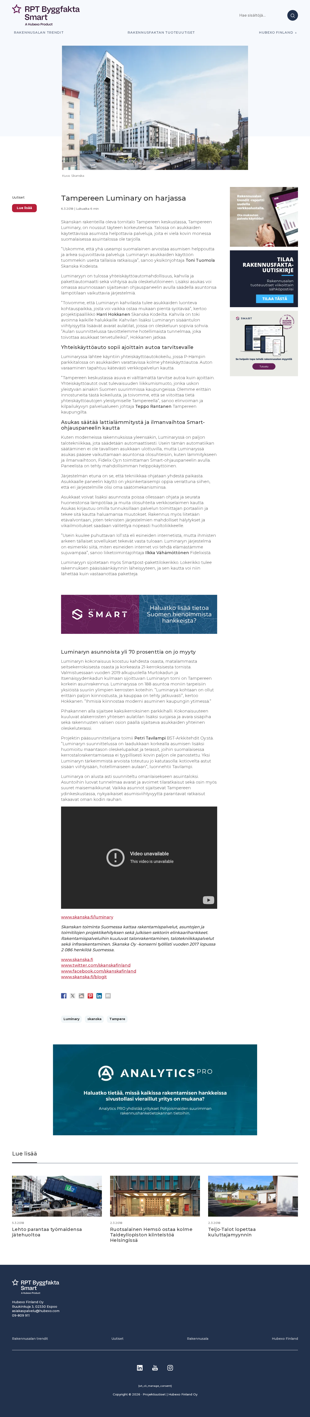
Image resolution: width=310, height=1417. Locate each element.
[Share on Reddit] (81, 996)
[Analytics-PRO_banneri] (155, 1134)
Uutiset (18, 197)
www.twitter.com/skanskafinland (95, 965)
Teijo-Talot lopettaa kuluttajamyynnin (232, 1232)
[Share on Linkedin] (99, 996)
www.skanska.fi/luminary (87, 917)
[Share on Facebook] (63, 996)
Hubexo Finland (276, 32)
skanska (94, 1019)
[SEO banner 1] (264, 375)
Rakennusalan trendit (39, 32)
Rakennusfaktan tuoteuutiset (161, 32)
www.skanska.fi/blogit (84, 976)
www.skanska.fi (77, 959)
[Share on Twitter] (72, 996)
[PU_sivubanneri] (264, 245)
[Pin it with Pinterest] (90, 996)
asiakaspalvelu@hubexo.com (35, 1311)
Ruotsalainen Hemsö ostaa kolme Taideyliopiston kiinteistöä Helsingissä (151, 1235)
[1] (264, 306)
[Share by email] (108, 996)
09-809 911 (21, 1315)
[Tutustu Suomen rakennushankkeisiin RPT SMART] (139, 632)
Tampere (117, 1019)
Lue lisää (24, 208)
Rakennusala (197, 1339)
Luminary (71, 1019)
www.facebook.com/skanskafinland (98, 971)
